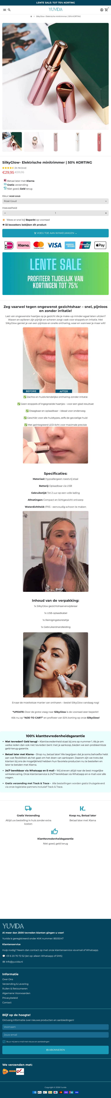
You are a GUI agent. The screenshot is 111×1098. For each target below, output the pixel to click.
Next (106, 76)
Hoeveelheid (9, 208)
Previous (5, 76)
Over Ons (7, 979)
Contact (7, 1002)
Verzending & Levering (15, 984)
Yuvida (63, 1087)
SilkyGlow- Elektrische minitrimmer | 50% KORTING (58, 16)
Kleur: (11, 196)
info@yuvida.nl (13, 961)
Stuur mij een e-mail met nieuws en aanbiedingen (27, 1042)
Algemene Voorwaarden (16, 993)
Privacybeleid (10, 998)
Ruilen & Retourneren (15, 988)
